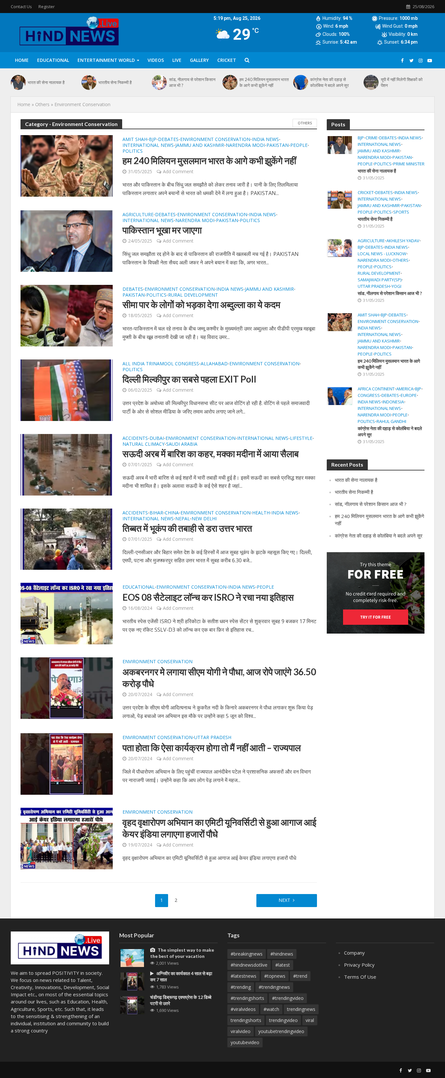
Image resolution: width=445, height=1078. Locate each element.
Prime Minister (408, 164)
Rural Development (193, 295)
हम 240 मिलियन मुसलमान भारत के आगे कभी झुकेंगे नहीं (264, 82)
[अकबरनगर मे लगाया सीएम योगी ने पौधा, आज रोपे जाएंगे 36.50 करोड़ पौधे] (67, 687)
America (404, 389)
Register (46, 6)
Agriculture (137, 214)
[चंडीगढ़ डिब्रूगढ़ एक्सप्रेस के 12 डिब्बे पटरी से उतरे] (132, 1004)
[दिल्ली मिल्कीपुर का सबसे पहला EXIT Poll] (67, 389)
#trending (241, 987)
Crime (372, 138)
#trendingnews (274, 987)
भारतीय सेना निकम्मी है (115, 82)
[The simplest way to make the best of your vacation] (132, 957)
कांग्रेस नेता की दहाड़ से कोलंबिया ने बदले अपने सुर (329, 82)
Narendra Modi (245, 145)
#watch (271, 1009)
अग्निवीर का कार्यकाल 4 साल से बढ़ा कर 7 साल (181, 976)
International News (148, 145)
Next (284, 900)
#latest (282, 965)
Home (22, 60)
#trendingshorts (247, 998)
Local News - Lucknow (382, 254)
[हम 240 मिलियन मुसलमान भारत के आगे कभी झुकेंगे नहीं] (229, 82)
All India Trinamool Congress (160, 364)
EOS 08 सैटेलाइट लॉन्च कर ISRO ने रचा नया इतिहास (208, 597)
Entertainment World (106, 60)
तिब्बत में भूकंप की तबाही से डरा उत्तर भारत (187, 528)
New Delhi (204, 519)
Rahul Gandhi (391, 421)
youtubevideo (245, 1042)
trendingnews (301, 1009)
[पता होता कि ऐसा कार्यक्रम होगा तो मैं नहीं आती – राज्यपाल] (67, 763)
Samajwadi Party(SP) (379, 280)
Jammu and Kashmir (199, 145)
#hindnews (281, 954)
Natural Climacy (143, 444)
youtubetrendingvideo (281, 1031)
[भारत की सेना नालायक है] (17, 82)
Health (261, 513)
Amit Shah (134, 139)
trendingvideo (283, 1020)
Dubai (157, 438)
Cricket (366, 192)
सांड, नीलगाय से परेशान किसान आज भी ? (192, 82)
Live (176, 60)
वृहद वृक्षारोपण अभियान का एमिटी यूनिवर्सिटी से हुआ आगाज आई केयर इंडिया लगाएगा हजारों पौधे (219, 828)
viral (310, 1020)
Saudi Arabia (181, 444)
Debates (168, 139)
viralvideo (241, 1031)
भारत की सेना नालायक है (46, 82)
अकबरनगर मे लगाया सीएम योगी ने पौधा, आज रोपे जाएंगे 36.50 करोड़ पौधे (219, 677)
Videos (156, 60)
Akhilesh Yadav (402, 241)
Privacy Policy (359, 964)
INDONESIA (393, 402)
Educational (53, 60)
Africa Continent (376, 389)
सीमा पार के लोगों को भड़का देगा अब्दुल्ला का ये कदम (201, 304)
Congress (369, 395)
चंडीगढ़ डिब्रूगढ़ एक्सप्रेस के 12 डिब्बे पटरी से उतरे (180, 1000)
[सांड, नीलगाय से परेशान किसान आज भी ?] (158, 82)
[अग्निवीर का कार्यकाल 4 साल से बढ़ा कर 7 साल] (132, 981)
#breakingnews (247, 954)
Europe (409, 395)
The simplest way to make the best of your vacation (182, 953)
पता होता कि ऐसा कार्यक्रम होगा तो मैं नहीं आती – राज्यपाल (211, 747)
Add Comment (178, 171)
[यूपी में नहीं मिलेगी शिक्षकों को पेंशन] (370, 82)
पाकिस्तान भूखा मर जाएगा (162, 229)
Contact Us (21, 6)
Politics (132, 151)
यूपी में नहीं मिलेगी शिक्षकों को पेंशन (402, 82)
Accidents (135, 438)
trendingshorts (246, 1020)
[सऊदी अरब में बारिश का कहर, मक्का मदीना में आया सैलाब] (67, 464)
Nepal (182, 519)
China (172, 513)
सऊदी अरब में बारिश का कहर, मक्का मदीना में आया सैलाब (210, 453)
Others (42, 104)
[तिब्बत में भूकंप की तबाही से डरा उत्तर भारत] (67, 538)
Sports (401, 212)
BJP (152, 139)
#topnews (274, 976)
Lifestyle (301, 438)
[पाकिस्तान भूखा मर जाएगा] (67, 240)
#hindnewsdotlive (249, 965)
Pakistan (277, 145)
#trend (300, 976)
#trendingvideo (288, 998)
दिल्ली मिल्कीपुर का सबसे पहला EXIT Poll (189, 379)
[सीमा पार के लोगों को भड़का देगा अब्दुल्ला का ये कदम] (67, 315)
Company (354, 952)
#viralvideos (243, 1009)
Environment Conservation (215, 139)
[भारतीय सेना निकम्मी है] (88, 82)
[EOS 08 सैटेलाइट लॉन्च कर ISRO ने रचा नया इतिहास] (67, 613)
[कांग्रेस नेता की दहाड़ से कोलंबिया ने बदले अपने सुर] (300, 82)
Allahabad (214, 364)
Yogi (396, 286)
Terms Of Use (360, 976)
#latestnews (243, 976)
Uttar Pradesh (212, 737)
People (299, 145)
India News (265, 139)
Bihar (156, 513)
